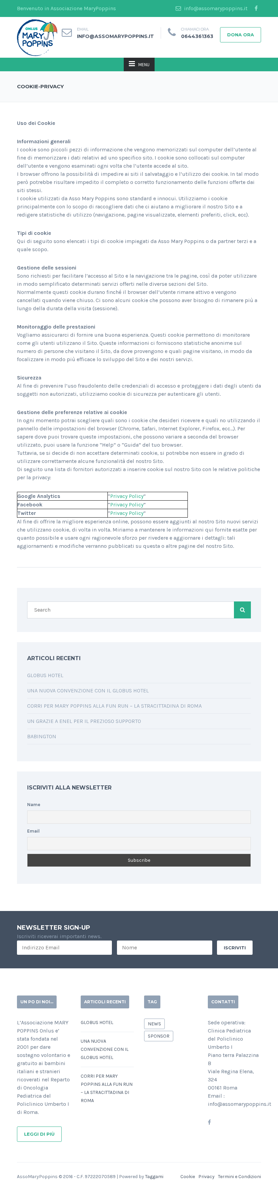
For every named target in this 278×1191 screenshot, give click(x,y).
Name (33, 804)
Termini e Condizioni (239, 1176)
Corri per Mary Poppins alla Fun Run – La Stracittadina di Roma (115, 706)
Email (33, 831)
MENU (144, 64)
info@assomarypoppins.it (215, 8)
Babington (41, 736)
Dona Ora (240, 34)
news (154, 1024)
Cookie (187, 1176)
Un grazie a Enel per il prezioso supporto (84, 721)
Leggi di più (39, 1134)
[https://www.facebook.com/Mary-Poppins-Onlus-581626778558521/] (209, 1122)
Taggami (154, 1176)
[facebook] (256, 8)
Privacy (206, 1176)
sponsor (159, 1036)
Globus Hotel (45, 675)
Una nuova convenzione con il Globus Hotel (88, 690)
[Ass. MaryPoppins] (37, 37)
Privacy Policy (126, 496)
